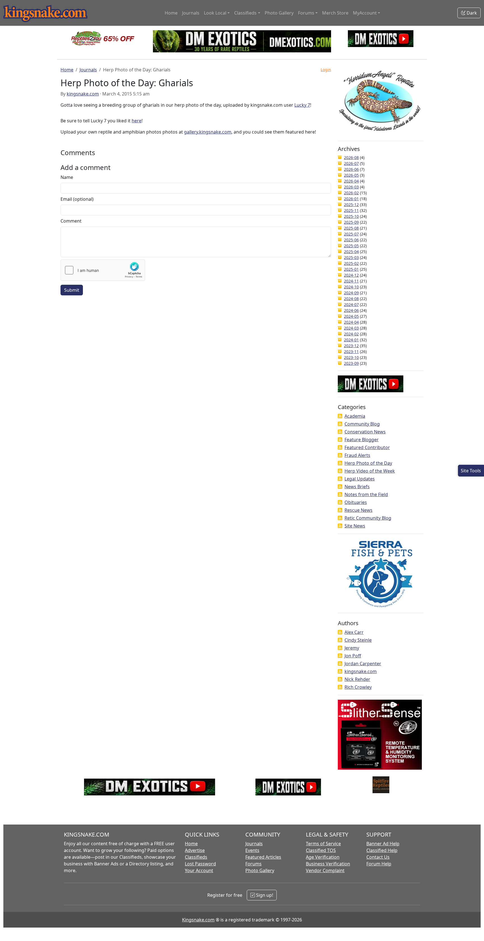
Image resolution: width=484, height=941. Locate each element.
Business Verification (328, 864)
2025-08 (351, 228)
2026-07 (351, 163)
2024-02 (351, 334)
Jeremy (352, 648)
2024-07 (351, 304)
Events (252, 850)
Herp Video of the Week (370, 471)
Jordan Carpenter (363, 663)
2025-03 (351, 257)
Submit (71, 290)
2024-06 (351, 310)
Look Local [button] (215, 13)
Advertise (195, 850)
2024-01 (351, 339)
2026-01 (351, 198)
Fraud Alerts (357, 455)
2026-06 (351, 169)
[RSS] (340, 416)
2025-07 (351, 234)
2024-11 (351, 281)
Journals (190, 13)
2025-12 (351, 204)
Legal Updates (360, 479)
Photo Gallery (279, 13)
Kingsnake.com (198, 920)
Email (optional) (77, 199)
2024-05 (351, 316)
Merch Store (335, 13)
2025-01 (351, 269)
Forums (253, 864)
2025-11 (351, 210)
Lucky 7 (302, 105)
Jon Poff (353, 656)
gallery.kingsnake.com (207, 132)
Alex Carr (354, 632)
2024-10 (351, 286)
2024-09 (351, 292)
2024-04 (351, 322)
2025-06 (351, 239)
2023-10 (351, 357)
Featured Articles (263, 857)
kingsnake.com (83, 94)
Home (171, 13)
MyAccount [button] (365, 13)
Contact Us (378, 857)
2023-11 (351, 351)
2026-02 (351, 192)
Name (67, 177)
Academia (355, 416)
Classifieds (196, 857)
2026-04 (351, 181)
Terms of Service (323, 843)
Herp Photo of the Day (368, 463)
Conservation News (365, 432)
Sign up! (264, 895)
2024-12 (351, 275)
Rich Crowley (358, 687)
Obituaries (356, 502)
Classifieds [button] (245, 13)
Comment (71, 221)
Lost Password (200, 864)
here (136, 121)
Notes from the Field (366, 494)
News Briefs (357, 487)
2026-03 (351, 187)
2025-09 (351, 222)
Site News (355, 526)
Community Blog (362, 424)
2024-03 (351, 328)
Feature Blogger (362, 439)
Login (326, 69)
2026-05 (351, 175)
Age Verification (322, 857)
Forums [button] (306, 13)
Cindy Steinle (358, 640)
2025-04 (351, 251)
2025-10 (351, 216)
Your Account (199, 870)
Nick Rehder (357, 679)
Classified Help (381, 850)
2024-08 (351, 298)
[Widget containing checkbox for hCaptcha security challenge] (103, 270)
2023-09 (351, 363)
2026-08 (351, 157)
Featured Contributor (367, 447)
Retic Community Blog (368, 518)
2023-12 (351, 345)
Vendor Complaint (325, 870)
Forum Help (378, 864)
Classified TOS (321, 850)
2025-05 (351, 245)
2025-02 (351, 263)
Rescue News (359, 510)
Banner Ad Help (382, 843)
